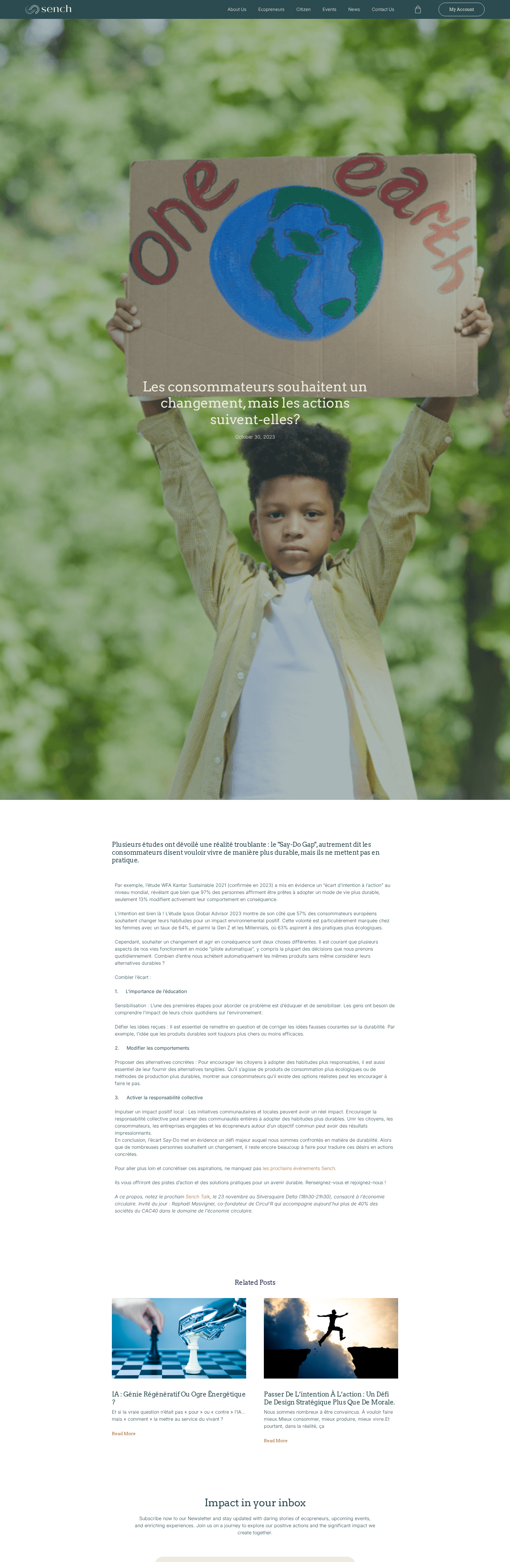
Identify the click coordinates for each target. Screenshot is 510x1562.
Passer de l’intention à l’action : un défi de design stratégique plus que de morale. (329, 1398)
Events (329, 9)
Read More (124, 1434)
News (354, 9)
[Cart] (417, 9)
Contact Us (383, 9)
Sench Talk (198, 1197)
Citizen (303, 9)
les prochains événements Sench (299, 1168)
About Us (237, 9)
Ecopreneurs (271, 9)
